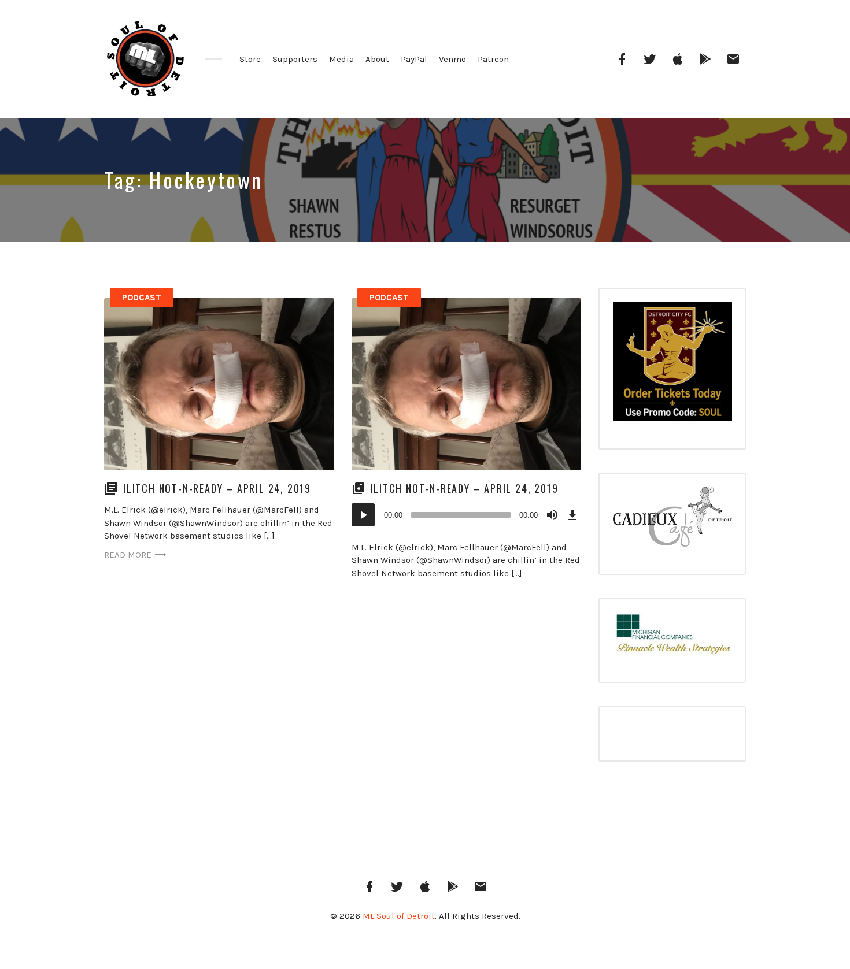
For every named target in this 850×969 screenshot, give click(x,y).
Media (341, 59)
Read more (127, 555)
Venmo (452, 59)
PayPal (414, 59)
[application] (467, 514)
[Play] (363, 514)
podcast (141, 297)
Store (250, 59)
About (377, 59)
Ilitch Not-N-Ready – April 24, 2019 (217, 488)
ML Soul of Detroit (399, 916)
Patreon (493, 59)
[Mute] (552, 514)
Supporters (294, 59)
